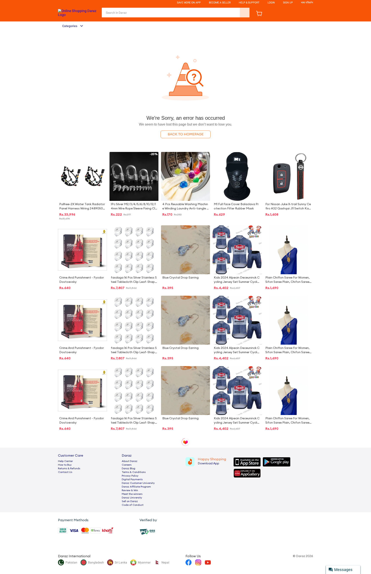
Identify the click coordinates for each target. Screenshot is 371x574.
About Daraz (129, 461)
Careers (126, 464)
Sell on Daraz (130, 501)
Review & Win (130, 490)
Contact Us (65, 472)
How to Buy (65, 464)
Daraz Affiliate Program (136, 486)
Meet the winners (132, 494)
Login (271, 2)
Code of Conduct (132, 505)
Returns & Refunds (69, 468)
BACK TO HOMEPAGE (186, 134)
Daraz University (132, 497)
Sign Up (288, 2)
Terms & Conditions (134, 472)
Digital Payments (132, 479)
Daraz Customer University (138, 483)
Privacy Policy (130, 475)
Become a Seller (220, 2)
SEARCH (244, 12)
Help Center (65, 461)
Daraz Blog (128, 468)
